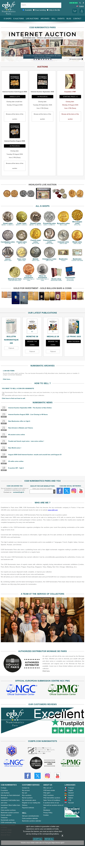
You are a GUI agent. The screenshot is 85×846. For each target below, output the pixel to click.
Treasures (4, 817)
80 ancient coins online (16, 434)
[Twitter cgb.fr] (67, 491)
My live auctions (27, 798)
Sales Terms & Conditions (51, 800)
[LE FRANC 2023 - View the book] (74, 327)
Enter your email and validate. (42, 489)
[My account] (82, 13)
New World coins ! (14, 448)
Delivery (24, 805)
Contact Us (25, 788)
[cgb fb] (83, 3)
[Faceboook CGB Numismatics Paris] (27, 776)
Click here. (46, 671)
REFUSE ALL (49, 839)
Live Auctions (5, 793)
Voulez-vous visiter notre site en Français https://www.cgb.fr (42, 843)
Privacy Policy (47, 812)
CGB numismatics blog (8, 822)
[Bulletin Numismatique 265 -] (11, 327)
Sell (53, 18)
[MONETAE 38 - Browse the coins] (32, 327)
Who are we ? (47, 788)
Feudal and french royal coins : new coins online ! (26, 441)
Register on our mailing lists (31, 803)
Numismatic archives (7, 820)
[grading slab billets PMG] (63, 690)
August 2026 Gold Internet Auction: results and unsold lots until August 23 (34, 454)
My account (26, 790)
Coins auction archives (8, 810)
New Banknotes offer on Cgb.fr (19, 421)
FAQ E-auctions (48, 795)
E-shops (7, 18)
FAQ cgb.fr (46, 793)
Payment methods (28, 807)
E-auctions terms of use (51, 803)
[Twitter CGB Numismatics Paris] (37, 776)
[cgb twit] (79, 3)
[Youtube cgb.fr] (81, 491)
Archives (45, 18)
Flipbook (11, 348)
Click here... (7, 379)
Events (61, 18)
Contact (77, 18)
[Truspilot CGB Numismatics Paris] (73, 3)
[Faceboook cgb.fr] (60, 491)
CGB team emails (49, 790)
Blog (69, 18)
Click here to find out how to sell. (13, 398)
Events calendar (6, 815)
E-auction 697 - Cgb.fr (16, 468)
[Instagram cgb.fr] (74, 491)
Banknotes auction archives (10, 812)
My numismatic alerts (29, 800)
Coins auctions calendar (30, 818)
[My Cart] (74, 13)
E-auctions (18, 18)
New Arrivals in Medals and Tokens (20, 428)
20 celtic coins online (15, 461)
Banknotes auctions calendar (31, 821)
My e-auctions (26, 795)
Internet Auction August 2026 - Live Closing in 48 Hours (28, 414)
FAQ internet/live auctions (51, 798)
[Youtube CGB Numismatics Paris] (57, 776)
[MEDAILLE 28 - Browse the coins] (53, 327)
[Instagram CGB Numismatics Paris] (47, 776)
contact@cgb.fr (18, 492)
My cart (24, 793)
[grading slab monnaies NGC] (21, 690)
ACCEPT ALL (37, 839)
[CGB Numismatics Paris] (8, 15)
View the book (74, 341)
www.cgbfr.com (53, 510)
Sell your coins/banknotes (30, 816)
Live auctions (32, 18)
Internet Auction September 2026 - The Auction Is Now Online (30, 408)
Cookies (46, 815)
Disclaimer (46, 810)
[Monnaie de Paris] (22, 672)
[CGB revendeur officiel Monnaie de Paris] (42, 763)
